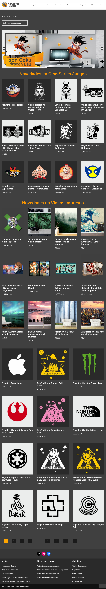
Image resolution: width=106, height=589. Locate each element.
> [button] (101, 48)
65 (57, 541)
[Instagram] (44, 554)
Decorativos (59, 5)
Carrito (87, 5)
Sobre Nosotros (7, 574)
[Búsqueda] (101, 5)
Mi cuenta (94, 5)
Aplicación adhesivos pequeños (48, 566)
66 (66, 541)
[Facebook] (49, 554)
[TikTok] (39, 554)
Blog (81, 5)
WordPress (25, 586)
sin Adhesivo (77, 581)
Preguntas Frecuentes (10, 570)
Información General (9, 566)
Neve (3, 586)
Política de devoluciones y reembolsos (16, 581)
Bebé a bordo (46, 5)
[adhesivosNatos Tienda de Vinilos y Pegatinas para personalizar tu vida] (11, 5)
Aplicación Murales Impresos (47, 578)
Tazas (69, 5)
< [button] (4, 48)
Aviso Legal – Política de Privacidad (15, 578)
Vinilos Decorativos (79, 566)
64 (48, 541)
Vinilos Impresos (78, 578)
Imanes (75, 5)
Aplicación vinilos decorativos (48, 574)
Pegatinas (34, 5)
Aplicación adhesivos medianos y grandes (52, 570)
